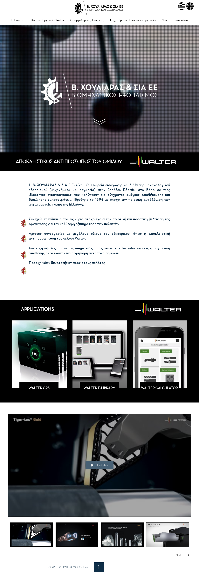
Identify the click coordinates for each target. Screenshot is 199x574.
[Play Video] (31, 535)
